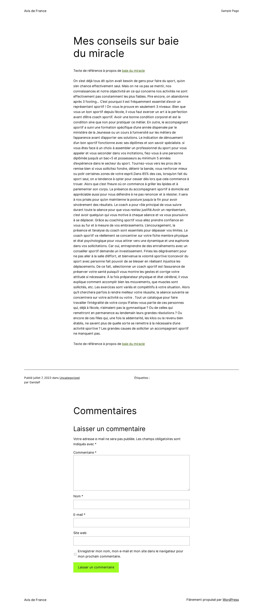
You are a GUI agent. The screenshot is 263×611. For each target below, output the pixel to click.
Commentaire (84, 452)
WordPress (231, 600)
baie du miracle (133, 71)
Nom (78, 496)
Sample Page (230, 11)
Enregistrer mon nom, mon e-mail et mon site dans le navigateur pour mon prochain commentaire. (130, 553)
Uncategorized (70, 378)
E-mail (79, 514)
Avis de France (35, 11)
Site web (79, 533)
